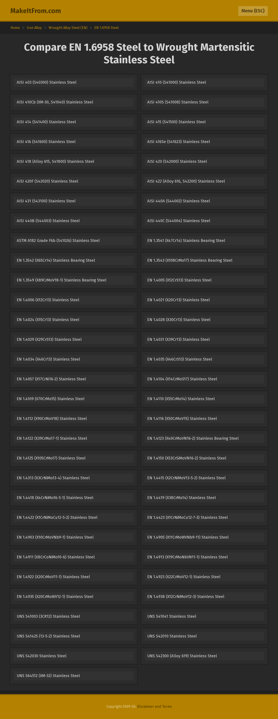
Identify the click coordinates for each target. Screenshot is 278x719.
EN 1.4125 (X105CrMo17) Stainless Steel (51, 458)
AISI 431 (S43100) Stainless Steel (46, 201)
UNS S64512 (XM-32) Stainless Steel (48, 675)
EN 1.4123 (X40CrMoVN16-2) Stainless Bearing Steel (193, 438)
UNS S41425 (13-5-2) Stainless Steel (48, 636)
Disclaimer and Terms (154, 706)
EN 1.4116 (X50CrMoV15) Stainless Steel (182, 418)
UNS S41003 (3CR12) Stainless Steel (48, 616)
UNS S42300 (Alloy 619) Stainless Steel (182, 656)
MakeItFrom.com (35, 11)
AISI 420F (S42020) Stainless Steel (47, 181)
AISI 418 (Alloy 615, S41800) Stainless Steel (55, 161)
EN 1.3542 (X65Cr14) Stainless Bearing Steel (56, 260)
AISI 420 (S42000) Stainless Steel (177, 161)
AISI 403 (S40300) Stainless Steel (46, 82)
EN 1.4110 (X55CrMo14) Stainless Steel (181, 398)
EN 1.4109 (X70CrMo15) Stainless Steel (50, 398)
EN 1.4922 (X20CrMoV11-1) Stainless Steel (53, 576)
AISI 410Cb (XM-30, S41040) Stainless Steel (55, 102)
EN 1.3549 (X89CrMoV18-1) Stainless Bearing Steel (61, 280)
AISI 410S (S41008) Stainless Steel (177, 102)
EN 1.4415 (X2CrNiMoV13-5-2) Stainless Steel (186, 478)
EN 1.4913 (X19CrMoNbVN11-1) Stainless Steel (187, 557)
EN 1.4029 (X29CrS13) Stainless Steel (49, 339)
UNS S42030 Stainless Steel (41, 656)
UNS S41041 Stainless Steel (171, 616)
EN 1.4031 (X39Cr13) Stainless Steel (178, 339)
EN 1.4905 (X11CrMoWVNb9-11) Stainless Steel (188, 537)
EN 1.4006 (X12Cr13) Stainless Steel (48, 300)
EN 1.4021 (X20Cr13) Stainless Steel (178, 300)
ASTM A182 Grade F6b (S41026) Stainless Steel (58, 240)
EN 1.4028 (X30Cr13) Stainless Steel (178, 319)
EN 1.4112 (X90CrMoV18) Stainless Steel (52, 418)
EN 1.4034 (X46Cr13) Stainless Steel (48, 359)
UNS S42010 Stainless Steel (172, 636)
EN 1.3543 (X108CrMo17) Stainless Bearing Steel (189, 260)
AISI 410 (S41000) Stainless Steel (176, 82)
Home (15, 28)
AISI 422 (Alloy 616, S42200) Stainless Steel (186, 181)
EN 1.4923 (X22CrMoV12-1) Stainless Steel (183, 576)
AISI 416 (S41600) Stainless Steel (46, 141)
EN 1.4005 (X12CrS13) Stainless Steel (179, 280)
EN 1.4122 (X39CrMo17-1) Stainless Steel (52, 438)
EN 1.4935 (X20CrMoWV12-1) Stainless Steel (55, 596)
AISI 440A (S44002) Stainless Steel (178, 201)
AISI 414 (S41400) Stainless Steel (46, 122)
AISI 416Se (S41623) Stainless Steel (178, 141)
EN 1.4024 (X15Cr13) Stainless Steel (48, 319)
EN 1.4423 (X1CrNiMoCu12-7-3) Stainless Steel (187, 517)
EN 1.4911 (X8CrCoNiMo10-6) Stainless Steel (56, 557)
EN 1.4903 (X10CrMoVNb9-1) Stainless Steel (55, 537)
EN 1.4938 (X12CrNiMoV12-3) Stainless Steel (185, 596)
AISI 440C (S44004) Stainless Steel (178, 220)
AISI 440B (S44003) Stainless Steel (48, 220)
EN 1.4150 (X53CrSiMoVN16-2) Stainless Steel (186, 458)
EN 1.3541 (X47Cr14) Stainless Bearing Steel (186, 240)
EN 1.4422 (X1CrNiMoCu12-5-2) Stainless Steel (57, 517)
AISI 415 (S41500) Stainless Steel (176, 122)
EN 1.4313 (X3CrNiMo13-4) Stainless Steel (53, 478)
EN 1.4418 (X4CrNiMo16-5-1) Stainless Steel (55, 497)
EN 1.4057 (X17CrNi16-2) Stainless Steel (51, 379)
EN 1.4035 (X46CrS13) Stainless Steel (179, 359)
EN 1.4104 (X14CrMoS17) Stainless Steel (182, 379)
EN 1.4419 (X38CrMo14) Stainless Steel (181, 497)
